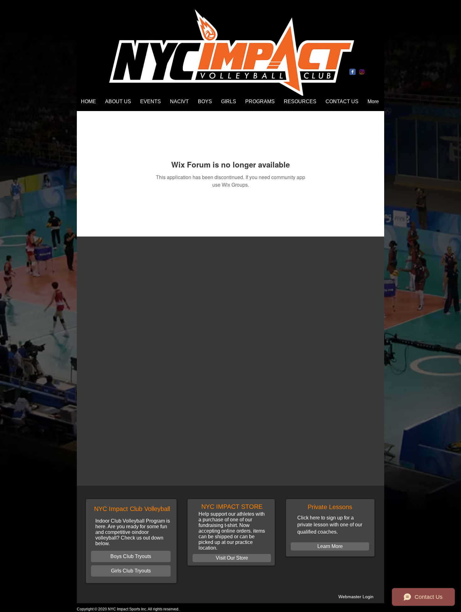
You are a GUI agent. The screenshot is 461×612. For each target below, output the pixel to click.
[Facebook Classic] (352, 72)
